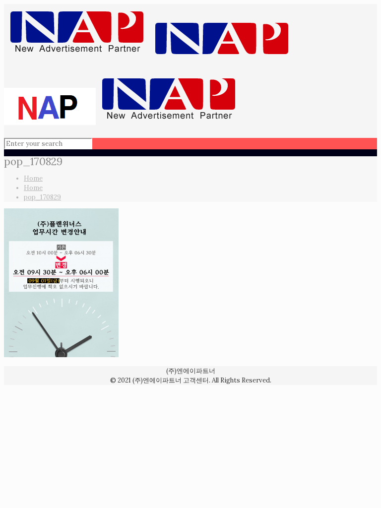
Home (33, 178)
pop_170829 (42, 197)
